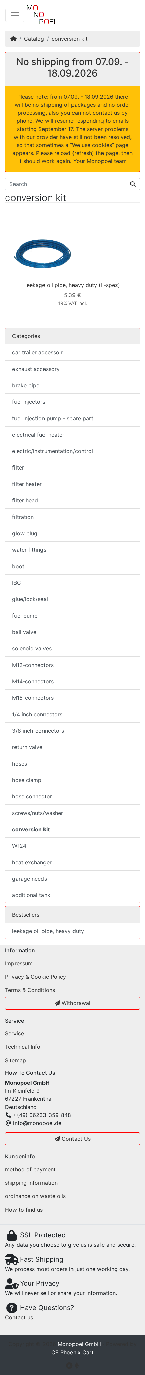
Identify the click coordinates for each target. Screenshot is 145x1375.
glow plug (24, 533)
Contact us (19, 1317)
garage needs (29, 878)
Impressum (19, 963)
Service (14, 1033)
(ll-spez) (109, 285)
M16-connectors (33, 697)
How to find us (24, 1209)
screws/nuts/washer (37, 812)
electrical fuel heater (38, 434)
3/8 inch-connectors (38, 730)
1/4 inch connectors (37, 714)
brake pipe (25, 385)
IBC (16, 582)
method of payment (30, 1169)
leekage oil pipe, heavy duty (61, 285)
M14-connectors (33, 681)
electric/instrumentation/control (52, 451)
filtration (23, 516)
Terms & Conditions (30, 990)
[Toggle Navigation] (14, 15)
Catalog (34, 38)
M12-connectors (33, 664)
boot (18, 566)
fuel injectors (28, 401)
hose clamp (26, 780)
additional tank (31, 895)
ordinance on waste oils (35, 1196)
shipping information (31, 1182)
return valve (27, 747)
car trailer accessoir (37, 352)
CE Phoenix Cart (72, 1352)
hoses (19, 763)
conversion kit (70, 38)
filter (18, 467)
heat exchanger (32, 862)
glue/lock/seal (30, 599)
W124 (19, 845)
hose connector (32, 796)
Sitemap (15, 1060)
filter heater (27, 484)
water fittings (29, 549)
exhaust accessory (36, 368)
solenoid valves (32, 648)
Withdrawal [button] (75, 1003)
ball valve (24, 632)
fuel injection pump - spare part (52, 418)
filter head (25, 500)
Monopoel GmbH (79, 1344)
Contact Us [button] (75, 1138)
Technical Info (22, 1046)
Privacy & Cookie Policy (35, 976)
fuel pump (25, 615)
